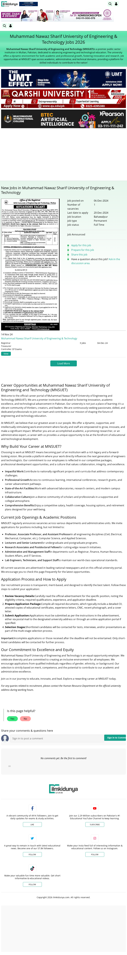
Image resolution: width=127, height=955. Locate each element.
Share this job (79, 254)
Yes (12, 718)
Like (32, 824)
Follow (32, 854)
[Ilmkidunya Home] (9, 4)
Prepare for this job (82, 250)
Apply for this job (81, 245)
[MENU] (123, 3)
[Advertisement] (63, 153)
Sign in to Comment (116, 737)
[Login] (116, 3)
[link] (28, 4)
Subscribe (95, 824)
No (25, 718)
